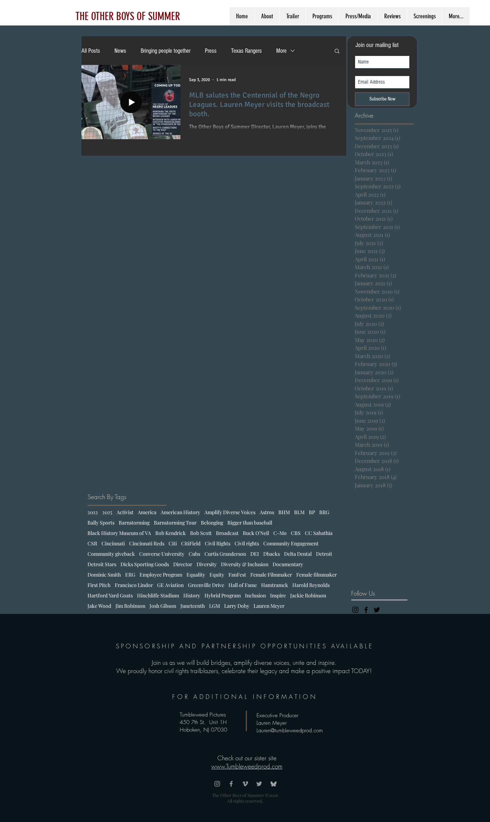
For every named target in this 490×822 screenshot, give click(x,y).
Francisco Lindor (134, 585)
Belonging (212, 523)
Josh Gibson (163, 606)
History (191, 595)
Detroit (324, 554)
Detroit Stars (102, 564)
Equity (216, 575)
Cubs (194, 554)
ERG (130, 575)
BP (312, 512)
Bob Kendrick (170, 533)
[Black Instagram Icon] (355, 610)
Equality (196, 575)
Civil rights (247, 543)
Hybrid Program (222, 595)
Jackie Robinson (308, 595)
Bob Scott (201, 533)
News (120, 50)
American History (180, 512)
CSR (92, 543)
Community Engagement (291, 543)
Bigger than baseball (249, 523)
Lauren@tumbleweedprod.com (289, 730)
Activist (125, 512)
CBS (296, 533)
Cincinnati (113, 543)
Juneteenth (192, 606)
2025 (107, 512)
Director (182, 564)
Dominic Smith (104, 575)
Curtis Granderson (225, 554)
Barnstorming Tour (175, 523)
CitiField (191, 543)
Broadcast (227, 533)
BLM (299, 512)
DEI (254, 554)
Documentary (288, 564)
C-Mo (280, 533)
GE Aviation (170, 585)
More (281, 50)
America (147, 512)
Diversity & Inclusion (244, 564)
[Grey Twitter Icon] (259, 784)
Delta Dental (298, 554)
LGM (214, 606)
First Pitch (99, 585)
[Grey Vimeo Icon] (245, 784)
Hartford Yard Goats (110, 595)
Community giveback (111, 554)
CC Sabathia (319, 533)
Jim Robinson (130, 606)
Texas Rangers (246, 50)
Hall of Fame (242, 585)
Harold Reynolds (311, 585)
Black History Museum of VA (119, 533)
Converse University (161, 554)
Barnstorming (134, 523)
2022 (93, 512)
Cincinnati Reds (146, 543)
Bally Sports (101, 523)
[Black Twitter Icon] (377, 610)
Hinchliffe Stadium (158, 595)
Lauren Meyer (269, 606)
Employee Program (161, 575)
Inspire (278, 595)
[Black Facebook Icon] (366, 610)
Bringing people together (165, 50)
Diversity (207, 564)
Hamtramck (274, 585)
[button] (337, 51)
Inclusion (255, 595)
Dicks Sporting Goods (145, 564)
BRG (324, 512)
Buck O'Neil (256, 533)
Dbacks (271, 554)
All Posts (90, 50)
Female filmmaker (316, 575)
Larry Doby (236, 606)
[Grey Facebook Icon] (231, 784)
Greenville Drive (206, 585)
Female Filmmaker (271, 575)
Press (211, 50)
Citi (173, 543)
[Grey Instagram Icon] (217, 784)
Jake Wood (99, 606)
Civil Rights (217, 543)
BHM (284, 512)
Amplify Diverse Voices (229, 512)
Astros (267, 512)
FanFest (237, 575)
